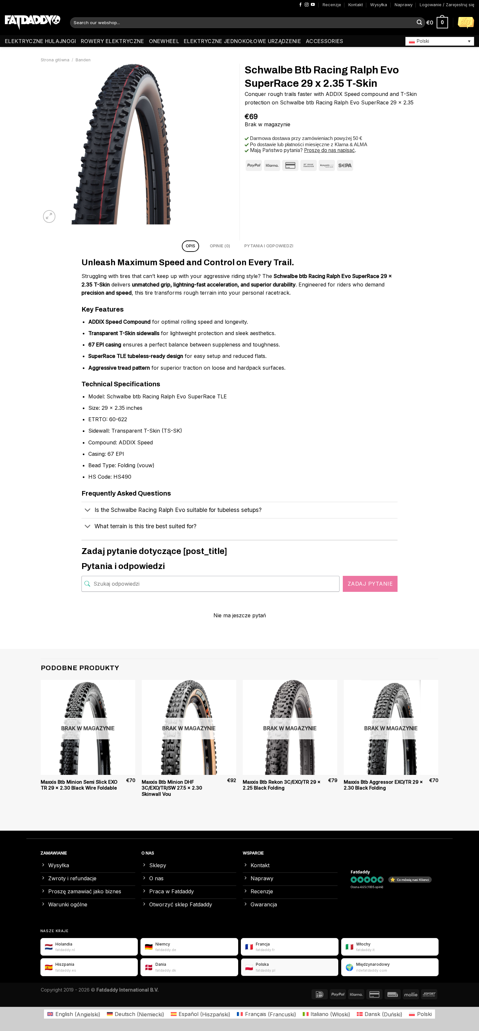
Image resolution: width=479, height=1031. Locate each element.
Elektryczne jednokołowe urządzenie (242, 41)
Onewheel (164, 41)
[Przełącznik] (87, 511)
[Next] (438, 744)
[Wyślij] (419, 22)
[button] (439, 41)
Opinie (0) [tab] (220, 245)
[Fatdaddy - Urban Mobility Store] (32, 22)
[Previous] (41, 744)
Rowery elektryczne (112, 41)
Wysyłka (378, 4)
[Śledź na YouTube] (313, 5)
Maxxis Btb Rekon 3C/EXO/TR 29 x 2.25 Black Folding (282, 785)
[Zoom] (49, 216)
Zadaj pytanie (370, 583)
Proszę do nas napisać (329, 150)
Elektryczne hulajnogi (40, 41)
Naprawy (404, 4)
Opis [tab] (191, 245)
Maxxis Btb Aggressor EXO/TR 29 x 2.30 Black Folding (383, 785)
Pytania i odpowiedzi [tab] (268, 245)
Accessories (324, 41)
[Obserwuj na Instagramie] (307, 5)
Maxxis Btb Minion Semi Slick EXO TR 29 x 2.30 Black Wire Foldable (79, 785)
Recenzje (332, 4)
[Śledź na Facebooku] (300, 5)
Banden (83, 59)
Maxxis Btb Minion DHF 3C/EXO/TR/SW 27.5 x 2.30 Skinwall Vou (172, 788)
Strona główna (55, 59)
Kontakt (355, 4)
